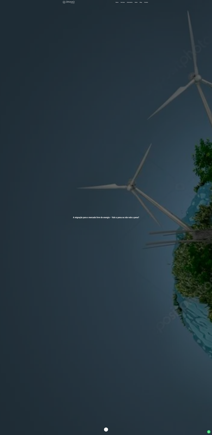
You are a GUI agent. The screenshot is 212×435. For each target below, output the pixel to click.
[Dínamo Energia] (68, 2)
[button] (208, 431)
